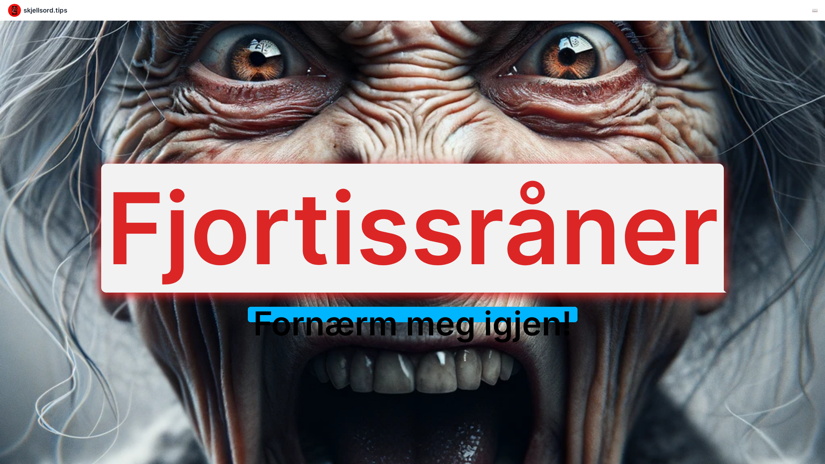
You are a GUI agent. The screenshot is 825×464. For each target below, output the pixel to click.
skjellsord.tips (45, 10)
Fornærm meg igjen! (412, 323)
